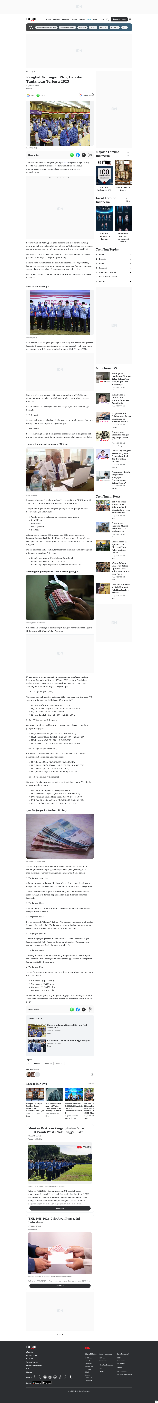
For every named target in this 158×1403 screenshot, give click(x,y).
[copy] (90, 155)
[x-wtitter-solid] (84, 155)
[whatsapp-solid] (72, 155)
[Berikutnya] (94, 1097)
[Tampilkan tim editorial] (92, 1074)
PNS (66, 162)
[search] (107, 19)
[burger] (130, 19)
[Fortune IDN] (31, 19)
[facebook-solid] (78, 155)
